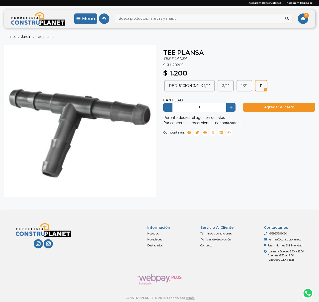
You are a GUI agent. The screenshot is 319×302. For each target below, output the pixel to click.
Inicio (11, 36)
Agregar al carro (279, 107)
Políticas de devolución (215, 239)
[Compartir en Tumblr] (213, 132)
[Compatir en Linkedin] (221, 132)
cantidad (173, 100)
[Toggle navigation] (85, 18)
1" (261, 85)
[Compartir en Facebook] (189, 132)
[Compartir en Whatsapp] (229, 132)
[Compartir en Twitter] (197, 132)
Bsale (190, 298)
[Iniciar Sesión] (104, 18)
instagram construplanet (264, 2)
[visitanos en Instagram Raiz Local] (48, 243)
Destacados (155, 245)
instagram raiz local (299, 2)
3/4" (225, 85)
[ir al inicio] (43, 229)
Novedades (154, 239)
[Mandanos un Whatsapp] (308, 293)
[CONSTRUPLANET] (38, 18)
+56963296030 (277, 233)
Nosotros (153, 233)
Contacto (206, 245)
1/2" (244, 85)
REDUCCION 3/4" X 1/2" (189, 85)
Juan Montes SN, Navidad (285, 245)
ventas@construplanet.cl (285, 239)
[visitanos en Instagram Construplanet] (38, 243)
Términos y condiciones (216, 233)
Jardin (26, 36)
